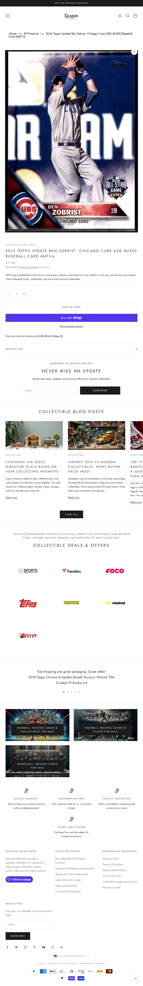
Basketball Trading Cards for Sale (37, 765)
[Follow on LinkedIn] (61, 947)
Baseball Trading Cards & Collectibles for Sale (37, 729)
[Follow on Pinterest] (34, 947)
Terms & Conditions (113, 864)
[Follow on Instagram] (25, 947)
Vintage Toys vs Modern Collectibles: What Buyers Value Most (94, 467)
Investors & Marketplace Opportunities (74, 868)
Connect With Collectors (68, 891)
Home (13, 33)
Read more (11, 497)
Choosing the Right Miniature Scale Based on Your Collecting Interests (32, 467)
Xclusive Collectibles (21, 244)
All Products (31, 33)
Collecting (13, 455)
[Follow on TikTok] (52, 947)
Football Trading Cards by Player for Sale (106, 729)
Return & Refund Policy (114, 870)
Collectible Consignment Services (120, 881)
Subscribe (100, 390)
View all (71, 514)
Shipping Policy (111, 858)
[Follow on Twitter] (16, 947)
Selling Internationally (66, 885)
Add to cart (71, 307)
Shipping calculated (28, 267)
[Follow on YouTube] (43, 947)
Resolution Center (112, 887)
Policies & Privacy (112, 876)
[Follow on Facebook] (7, 947)
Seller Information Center (68, 880)
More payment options (71, 326)
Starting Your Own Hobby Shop (71, 874)
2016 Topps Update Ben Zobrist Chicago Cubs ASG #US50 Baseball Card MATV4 (70, 35)
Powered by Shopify (93, 963)
